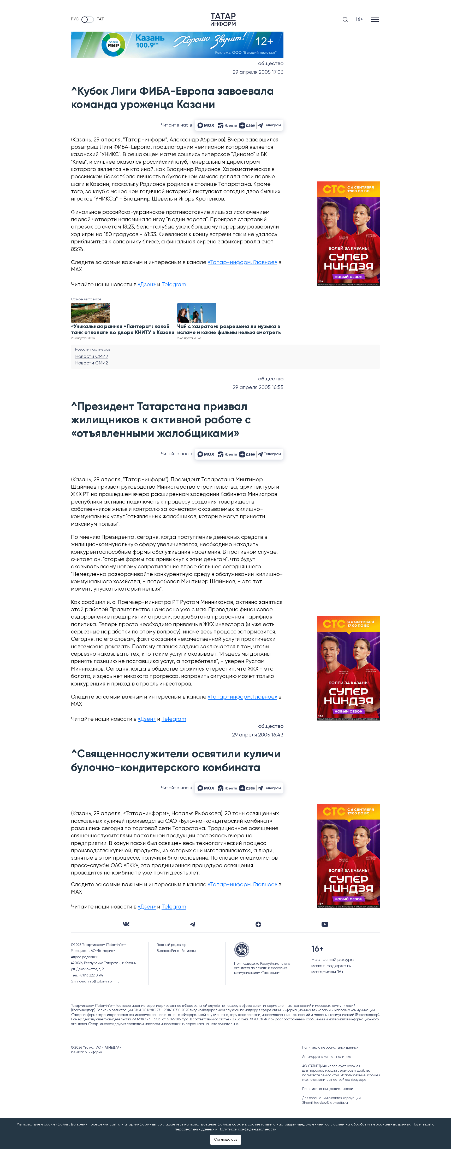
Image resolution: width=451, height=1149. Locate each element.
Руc (75, 19)
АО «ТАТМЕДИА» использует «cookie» (331, 1066)
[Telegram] (192, 924)
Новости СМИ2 (91, 356)
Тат (100, 19)
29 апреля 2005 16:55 (258, 387)
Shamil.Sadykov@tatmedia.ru (325, 1103)
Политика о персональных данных (330, 1047)
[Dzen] (258, 924)
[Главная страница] (223, 19)
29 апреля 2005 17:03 (258, 72)
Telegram (174, 285)
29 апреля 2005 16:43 (257, 735)
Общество (270, 63)
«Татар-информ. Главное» (242, 262)
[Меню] (375, 19)
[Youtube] (325, 924)
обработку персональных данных (381, 1124)
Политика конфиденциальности (327, 1089)
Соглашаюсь (225, 1139)
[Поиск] (345, 19)
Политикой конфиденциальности (247, 1129)
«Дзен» (147, 285)
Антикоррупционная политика (326, 1057)
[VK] (126, 924)
